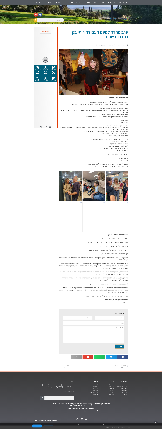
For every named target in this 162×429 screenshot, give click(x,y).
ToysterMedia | (46, 385)
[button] (122, 357)
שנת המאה (111, 2)
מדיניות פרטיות (72, 408)
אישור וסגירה (37, 426)
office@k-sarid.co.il (77, 405)
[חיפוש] (35, 20)
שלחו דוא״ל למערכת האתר (92, 411)
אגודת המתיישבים (90, 2)
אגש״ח (102, 2)
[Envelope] (36, 15)
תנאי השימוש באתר (89, 408)
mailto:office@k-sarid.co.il (101, 404)
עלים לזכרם (47, 2)
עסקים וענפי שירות (75, 2)
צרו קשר (37, 2)
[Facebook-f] (40, 15)
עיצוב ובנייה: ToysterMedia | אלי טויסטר (46, 420)
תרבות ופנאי (60, 2)
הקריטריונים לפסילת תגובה (68, 391)
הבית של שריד (122, 2)
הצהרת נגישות (80, 408)
